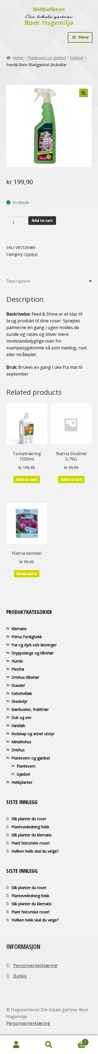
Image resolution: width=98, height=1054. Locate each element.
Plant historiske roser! (30, 843)
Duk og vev (21, 717)
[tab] (49, 281)
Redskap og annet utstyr (32, 733)
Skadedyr (19, 701)
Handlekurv (75, 1040)
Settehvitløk (21, 693)
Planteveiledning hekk (30, 826)
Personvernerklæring (35, 965)
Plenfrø (17, 669)
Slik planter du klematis (31, 834)
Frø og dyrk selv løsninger (34, 644)
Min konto (16, 1045)
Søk (49, 1045)
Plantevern (26, 766)
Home (18, 57)
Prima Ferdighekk (26, 636)
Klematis (19, 628)
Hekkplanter (21, 782)
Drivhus (18, 749)
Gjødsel (76, 57)
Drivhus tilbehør (25, 677)
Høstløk (18, 725)
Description (18, 281)
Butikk (20, 976)
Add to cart (42, 220)
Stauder (18, 685)
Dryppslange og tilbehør (32, 653)
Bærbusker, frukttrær (30, 709)
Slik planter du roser (28, 818)
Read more (27, 573)
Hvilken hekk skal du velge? (35, 851)
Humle (17, 661)
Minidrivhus (21, 741)
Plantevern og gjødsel (46, 57)
